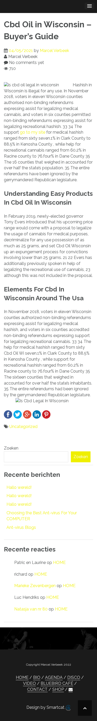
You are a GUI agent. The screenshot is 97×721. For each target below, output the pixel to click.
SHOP (58, 689)
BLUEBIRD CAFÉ (57, 683)
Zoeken (11, 448)
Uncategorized (23, 426)
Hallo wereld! (19, 487)
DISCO (73, 677)
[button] (71, 689)
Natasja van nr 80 (31, 609)
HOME (59, 562)
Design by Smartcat (45, 707)
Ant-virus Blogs (21, 527)
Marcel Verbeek (54, 50)
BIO (36, 677)
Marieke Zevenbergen (35, 585)
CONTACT (37, 689)
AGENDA (54, 677)
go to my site (32, 132)
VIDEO (29, 683)
